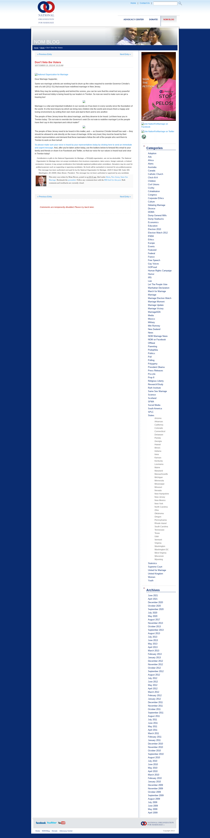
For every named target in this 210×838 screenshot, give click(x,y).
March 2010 (153, 774)
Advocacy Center (134, 19)
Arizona (158, 418)
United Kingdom (155, 573)
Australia (152, 167)
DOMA (151, 212)
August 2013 (154, 633)
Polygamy (153, 363)
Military (151, 322)
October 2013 (154, 626)
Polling (151, 360)
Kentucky (159, 461)
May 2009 (152, 809)
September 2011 (155, 712)
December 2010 (155, 743)
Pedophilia (153, 350)
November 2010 (155, 747)
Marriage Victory (156, 308)
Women (151, 577)
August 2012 (154, 675)
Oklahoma (159, 513)
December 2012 (155, 661)
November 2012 (155, 664)
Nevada (158, 490)
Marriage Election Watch (159, 298)
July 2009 (152, 802)
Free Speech (154, 260)
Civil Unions (153, 184)
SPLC (151, 412)
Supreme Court (155, 567)
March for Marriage (157, 291)
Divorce (151, 208)
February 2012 (155, 695)
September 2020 (156, 609)
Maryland (159, 471)
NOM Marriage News (158, 336)
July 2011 (152, 719)
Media (151, 315)
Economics (153, 222)
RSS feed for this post (112, 180)
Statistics (152, 563)
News (150, 332)
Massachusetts (161, 474)
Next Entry (125, 54)
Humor (151, 274)
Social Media (154, 405)
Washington (160, 546)
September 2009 (156, 795)
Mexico (151, 319)
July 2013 (152, 637)
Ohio (157, 510)
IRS (150, 277)
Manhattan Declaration (158, 288)
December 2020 (155, 602)
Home (133, 3)
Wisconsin (159, 556)
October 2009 (154, 792)
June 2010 (153, 764)
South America (155, 408)
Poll (150, 357)
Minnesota (159, 480)
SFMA (151, 401)
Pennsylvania (161, 520)
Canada (151, 170)
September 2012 (156, 671)
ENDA (151, 236)
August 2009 (154, 799)
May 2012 (152, 685)
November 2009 (155, 788)
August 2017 (154, 619)
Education (153, 226)
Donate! (153, 19)
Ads (150, 157)
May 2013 (152, 643)
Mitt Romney (154, 326)
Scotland (152, 398)
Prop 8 (151, 377)
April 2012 (153, 688)
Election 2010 (154, 229)
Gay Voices (153, 263)
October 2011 (154, 709)
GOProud (152, 267)
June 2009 (153, 806)
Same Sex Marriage (157, 391)
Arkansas (159, 421)
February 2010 (155, 778)
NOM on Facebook (157, 339)
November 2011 (155, 706)
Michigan (159, 477)
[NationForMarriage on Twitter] (157, 131)
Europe (151, 243)
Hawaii (158, 444)
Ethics (151, 239)
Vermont (158, 540)
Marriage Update (156, 305)
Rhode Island (161, 523)
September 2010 (156, 754)
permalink (72, 180)
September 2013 (156, 630)
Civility (151, 188)
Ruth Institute (154, 388)
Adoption (152, 153)
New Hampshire (162, 494)
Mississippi (159, 484)
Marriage (152, 295)
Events (151, 246)
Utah (157, 536)
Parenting (152, 346)
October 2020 (154, 606)
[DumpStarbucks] (143, 140)
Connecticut (160, 431)
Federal (151, 253)
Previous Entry (44, 54)
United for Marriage (157, 570)
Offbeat (151, 343)
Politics (151, 353)
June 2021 (153, 595)
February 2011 (154, 737)
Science (152, 394)
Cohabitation (154, 191)
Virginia (158, 543)
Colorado (159, 428)
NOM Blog (168, 19)
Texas (157, 533)
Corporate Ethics (156, 198)
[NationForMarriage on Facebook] (158, 127)
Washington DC (162, 549)
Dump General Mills (157, 215)
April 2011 (152, 730)
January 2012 (154, 699)
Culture (151, 201)
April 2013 (153, 647)
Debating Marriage (156, 205)
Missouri (158, 487)
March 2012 (153, 692)
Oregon (158, 517)
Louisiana (159, 464)
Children (152, 181)
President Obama (156, 367)
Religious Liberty (156, 381)
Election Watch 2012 (158, 232)
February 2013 (155, 654)
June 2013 (153, 640)
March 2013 (153, 650)
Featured (152, 250)
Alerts (42, 48)
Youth (150, 580)
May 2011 (152, 726)
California (159, 425)
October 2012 (154, 668)
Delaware (159, 435)
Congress (152, 195)
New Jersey (115, 177)
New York (159, 503)
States (151, 415)
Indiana (158, 451)
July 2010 (152, 761)
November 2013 (155, 623)
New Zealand (154, 329)
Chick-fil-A (153, 177)
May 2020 (152, 616)
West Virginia (160, 553)
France (151, 257)
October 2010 (154, 750)
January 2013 (154, 657)
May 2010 (152, 768)
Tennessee (159, 530)
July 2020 (152, 612)
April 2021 (153, 599)
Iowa (157, 454)
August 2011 (154, 716)
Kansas (158, 458)
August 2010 (154, 757)
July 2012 (152, 678)
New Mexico (160, 500)
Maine (157, 467)
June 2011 (153, 723)
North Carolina (161, 507)
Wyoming (159, 559)
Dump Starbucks (156, 219)
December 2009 (155, 785)
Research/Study (155, 384)
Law (150, 281)
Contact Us (145, 3)
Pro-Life (151, 374)
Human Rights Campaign (160, 270)
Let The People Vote (157, 284)
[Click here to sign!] (158, 122)
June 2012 (153, 681)
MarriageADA (154, 312)
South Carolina (161, 526)
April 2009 (153, 812)
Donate (54, 831)
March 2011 (153, 733)
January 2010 (154, 781)
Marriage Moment (156, 301)
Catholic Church (155, 174)
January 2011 (154, 740)
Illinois (157, 448)
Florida (158, 438)
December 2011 (155, 702)
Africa (151, 160)
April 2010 (153, 771)
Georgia (158, 441)
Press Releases (155, 370)
